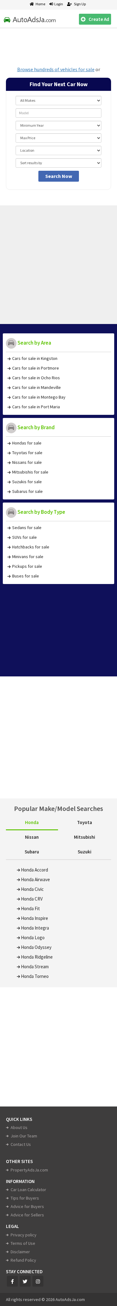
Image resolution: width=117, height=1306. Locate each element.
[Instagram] (37, 1281)
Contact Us (21, 1144)
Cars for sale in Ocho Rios (36, 378)
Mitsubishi (84, 837)
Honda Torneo (35, 976)
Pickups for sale (27, 566)
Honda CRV (32, 899)
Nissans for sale (27, 462)
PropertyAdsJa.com (29, 1170)
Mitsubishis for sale (30, 472)
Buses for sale (25, 576)
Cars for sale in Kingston (34, 358)
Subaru (32, 852)
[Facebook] (12, 1281)
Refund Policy (23, 1260)
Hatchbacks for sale (30, 547)
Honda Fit (30, 908)
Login (58, 4)
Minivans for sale (27, 556)
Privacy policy (24, 1235)
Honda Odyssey (36, 947)
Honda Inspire (34, 918)
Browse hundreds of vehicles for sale (56, 69)
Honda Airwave (35, 879)
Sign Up (79, 4)
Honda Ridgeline (37, 957)
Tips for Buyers (25, 1198)
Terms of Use (23, 1243)
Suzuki (84, 852)
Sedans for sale (26, 527)
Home (40, 4)
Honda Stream (35, 967)
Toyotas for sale (27, 452)
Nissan (32, 837)
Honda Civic (32, 889)
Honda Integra (35, 928)
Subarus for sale (27, 491)
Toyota (84, 822)
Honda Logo (33, 937)
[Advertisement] (59, 45)
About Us (19, 1127)
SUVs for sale (24, 537)
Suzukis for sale (27, 481)
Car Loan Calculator (28, 1189)
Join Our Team (24, 1136)
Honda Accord (34, 870)
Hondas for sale (26, 443)
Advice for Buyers (27, 1206)
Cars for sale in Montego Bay (39, 397)
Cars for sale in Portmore (35, 368)
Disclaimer (20, 1251)
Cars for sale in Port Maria (36, 407)
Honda (32, 822)
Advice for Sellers (27, 1215)
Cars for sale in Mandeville (36, 387)
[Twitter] (25, 1281)
